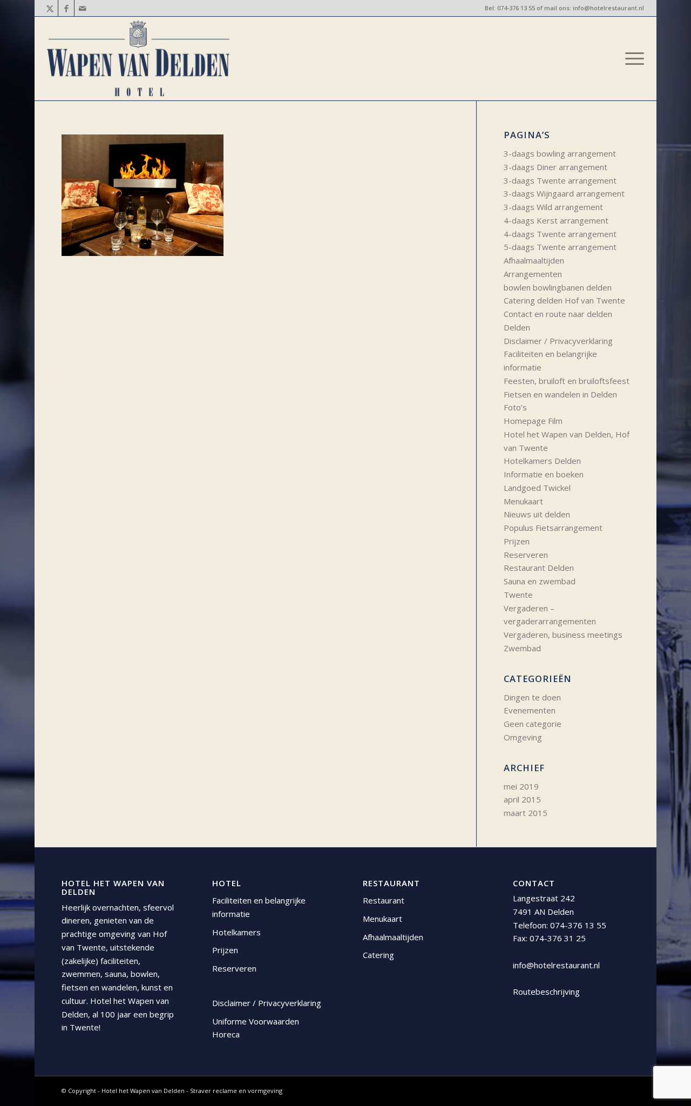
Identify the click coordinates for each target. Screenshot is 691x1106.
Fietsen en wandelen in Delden (560, 394)
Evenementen (529, 710)
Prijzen (517, 541)
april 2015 (522, 799)
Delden (517, 327)
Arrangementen (533, 273)
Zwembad (522, 648)
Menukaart (523, 501)
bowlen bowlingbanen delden (558, 287)
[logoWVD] (138, 58)
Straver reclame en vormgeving (236, 1091)
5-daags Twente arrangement (560, 246)
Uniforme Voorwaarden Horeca (255, 1028)
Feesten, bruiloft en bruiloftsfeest (566, 380)
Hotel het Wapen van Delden (143, 1091)
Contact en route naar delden (558, 313)
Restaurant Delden (539, 567)
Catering (378, 954)
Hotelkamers (236, 932)
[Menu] (631, 58)
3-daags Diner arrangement (555, 166)
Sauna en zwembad (539, 581)
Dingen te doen (532, 697)
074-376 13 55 (516, 8)
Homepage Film (533, 420)
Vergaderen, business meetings (563, 634)
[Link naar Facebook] (66, 8)
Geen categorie (532, 723)
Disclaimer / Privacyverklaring (558, 340)
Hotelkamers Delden (542, 460)
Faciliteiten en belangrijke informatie (259, 907)
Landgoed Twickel (537, 487)
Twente (518, 594)
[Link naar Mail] (82, 8)
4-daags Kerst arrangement (556, 220)
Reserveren (526, 554)
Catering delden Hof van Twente (564, 300)
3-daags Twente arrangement (560, 180)
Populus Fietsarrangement (553, 527)
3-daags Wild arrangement (553, 206)
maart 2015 (525, 812)
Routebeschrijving (546, 991)
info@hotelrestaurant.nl (608, 8)
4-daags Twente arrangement (560, 233)
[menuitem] (631, 58)
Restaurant (383, 900)
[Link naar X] (50, 8)
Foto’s (515, 407)
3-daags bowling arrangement (560, 153)
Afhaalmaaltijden (534, 260)
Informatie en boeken (544, 474)
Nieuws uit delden (537, 514)
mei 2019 (521, 786)
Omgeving (523, 737)
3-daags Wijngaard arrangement (564, 193)
